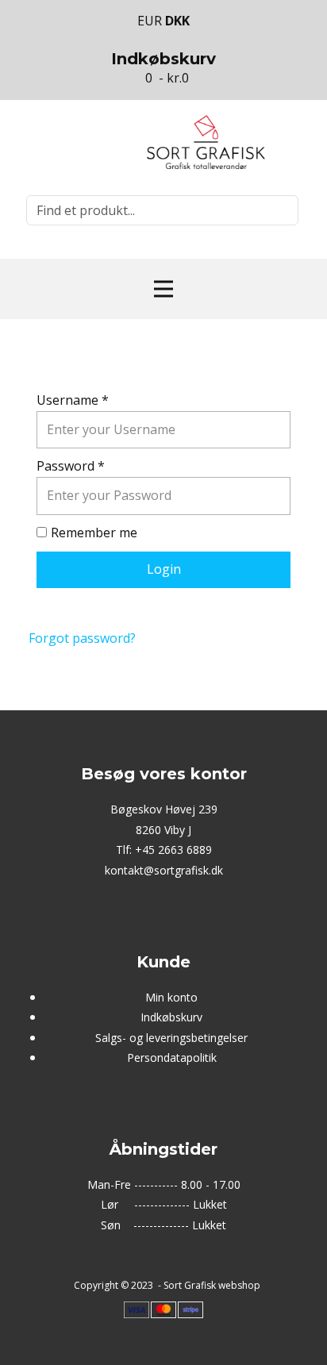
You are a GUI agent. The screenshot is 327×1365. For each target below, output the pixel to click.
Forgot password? (82, 638)
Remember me (94, 532)
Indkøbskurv (171, 1017)
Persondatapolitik (172, 1057)
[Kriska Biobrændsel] (206, 142)
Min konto (171, 997)
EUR (151, 20)
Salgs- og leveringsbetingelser (171, 1037)
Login (164, 569)
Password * (71, 466)
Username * (73, 400)
